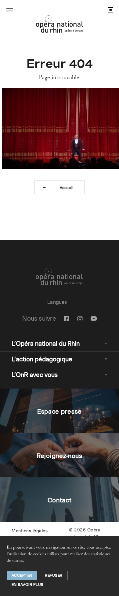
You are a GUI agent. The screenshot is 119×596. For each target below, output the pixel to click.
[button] (10, 10)
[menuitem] (66, 318)
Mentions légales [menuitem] (30, 530)
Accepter (22, 575)
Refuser (54, 575)
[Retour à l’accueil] (59, 25)
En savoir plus (28, 584)
